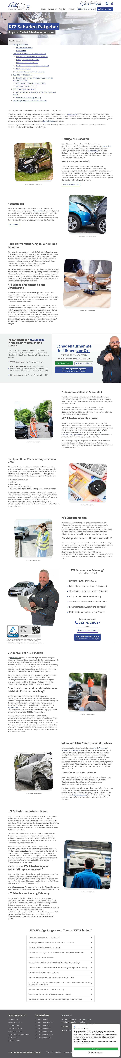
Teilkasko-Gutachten (15, 1028)
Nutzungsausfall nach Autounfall (27, 60)
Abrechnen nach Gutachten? (26, 86)
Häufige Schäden (20, 45)
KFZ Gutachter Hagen (42, 1025)
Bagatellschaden (49, 121)
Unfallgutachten (13, 1025)
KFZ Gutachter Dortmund (44, 1035)
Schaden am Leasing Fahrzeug (28, 98)
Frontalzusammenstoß (24, 48)
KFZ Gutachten (13, 1019)
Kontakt (71, 9)
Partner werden (69, 1052)
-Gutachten (15, 658)
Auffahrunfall (72, 114)
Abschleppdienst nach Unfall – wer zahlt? (30, 72)
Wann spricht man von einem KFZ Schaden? (44, 937)
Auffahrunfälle (38, 211)
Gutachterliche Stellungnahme (18, 1035)
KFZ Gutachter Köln (41, 1019)
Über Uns (49, 1052)
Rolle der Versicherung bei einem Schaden (29, 54)
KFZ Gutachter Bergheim (43, 1032)
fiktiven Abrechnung (79, 795)
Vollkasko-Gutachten (15, 1032)
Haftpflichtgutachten (15, 1022)
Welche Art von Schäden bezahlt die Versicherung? (46, 989)
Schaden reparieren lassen (24, 89)
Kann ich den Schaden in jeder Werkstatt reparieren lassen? (49, 994)
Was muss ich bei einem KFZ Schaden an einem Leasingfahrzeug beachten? (55, 999)
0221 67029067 (92, 4)
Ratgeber (62, 9)
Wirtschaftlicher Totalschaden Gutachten (31, 83)
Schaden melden (106, 9)
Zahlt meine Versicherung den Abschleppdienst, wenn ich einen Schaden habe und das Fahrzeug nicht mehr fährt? (59, 983)
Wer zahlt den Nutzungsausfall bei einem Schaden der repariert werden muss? (56, 953)
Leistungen (52, 9)
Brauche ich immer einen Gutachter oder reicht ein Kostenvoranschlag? (54, 963)
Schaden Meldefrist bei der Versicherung (32, 57)
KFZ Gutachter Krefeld (42, 1028)
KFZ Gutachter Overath (43, 1038)
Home (43, 9)
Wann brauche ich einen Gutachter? (41, 958)
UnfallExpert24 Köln (69, 1020)
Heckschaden (21, 51)
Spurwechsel (106, 146)
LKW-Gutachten (13, 1038)
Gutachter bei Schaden (22, 75)
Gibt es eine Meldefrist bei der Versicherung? (44, 948)
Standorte (67, 1015)
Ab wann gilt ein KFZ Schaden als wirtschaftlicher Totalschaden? (51, 943)
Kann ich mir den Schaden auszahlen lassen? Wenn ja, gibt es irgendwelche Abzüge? (58, 968)
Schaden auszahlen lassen (27, 63)
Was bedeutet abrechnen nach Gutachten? (43, 973)
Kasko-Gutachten (14, 1041)
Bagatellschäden (13, 707)
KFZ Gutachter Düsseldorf (44, 1022)
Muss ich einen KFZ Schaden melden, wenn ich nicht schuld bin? (51, 978)
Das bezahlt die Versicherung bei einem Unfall (32, 66)
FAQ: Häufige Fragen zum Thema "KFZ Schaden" (30, 101)
